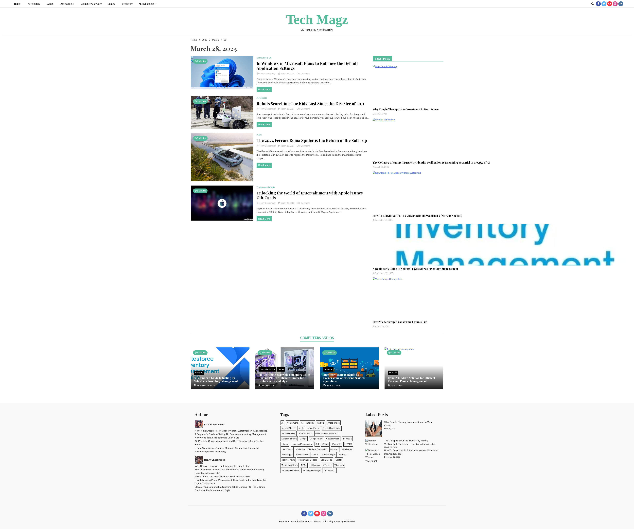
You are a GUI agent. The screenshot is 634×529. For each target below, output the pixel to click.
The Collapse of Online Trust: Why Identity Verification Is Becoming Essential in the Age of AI (431, 162)
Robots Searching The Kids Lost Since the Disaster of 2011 (310, 103)
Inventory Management (302, 444)
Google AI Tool (316, 439)
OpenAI (315, 454)
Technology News (290, 465)
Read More (264, 89)
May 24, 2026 (380, 114)
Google (303, 439)
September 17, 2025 (383, 273)
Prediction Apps (329, 454)
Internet (285, 444)
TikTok (304, 465)
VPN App (327, 465)
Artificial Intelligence (332, 428)
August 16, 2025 (381, 326)
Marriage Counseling (317, 449)
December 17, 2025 (383, 220)
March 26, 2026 (381, 167)
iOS (317, 444)
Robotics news (288, 460)
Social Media (326, 460)
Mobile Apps (287, 454)
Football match (305, 433)
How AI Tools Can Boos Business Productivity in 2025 (222, 476)
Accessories (67, 3)
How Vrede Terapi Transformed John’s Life (400, 322)
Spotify (339, 460)
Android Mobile (288, 428)
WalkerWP (349, 521)
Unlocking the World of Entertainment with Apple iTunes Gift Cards (310, 195)
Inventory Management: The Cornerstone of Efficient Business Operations (344, 378)
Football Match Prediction (326, 433)
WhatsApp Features (290, 470)
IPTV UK (348, 444)
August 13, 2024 (332, 385)
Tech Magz (317, 19)
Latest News (287, 449)
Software (199, 373)
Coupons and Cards (266, 187)
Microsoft (334, 449)
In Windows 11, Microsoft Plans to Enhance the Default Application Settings (307, 66)
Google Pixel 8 (332, 439)
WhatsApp (339, 465)
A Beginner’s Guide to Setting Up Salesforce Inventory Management (415, 268)
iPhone (325, 444)
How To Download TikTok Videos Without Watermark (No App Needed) (417, 215)
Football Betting (289, 433)
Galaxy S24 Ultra (289, 439)
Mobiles (126, 3)
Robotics (343, 454)
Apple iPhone (313, 428)
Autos (50, 3)
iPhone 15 (336, 444)
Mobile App (347, 449)
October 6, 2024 (267, 385)
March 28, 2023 (287, 74)
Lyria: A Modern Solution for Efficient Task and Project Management (411, 379)
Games (111, 3)
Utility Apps (315, 465)
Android (320, 423)
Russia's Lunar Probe (307, 460)
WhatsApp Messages (311, 470)
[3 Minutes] (414, 349)
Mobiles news (302, 454)
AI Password (292, 423)
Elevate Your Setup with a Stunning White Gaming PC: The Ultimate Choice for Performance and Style (284, 378)
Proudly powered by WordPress (296, 521)
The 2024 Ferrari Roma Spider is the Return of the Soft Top (312, 140)
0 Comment (304, 74)
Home (17, 3)
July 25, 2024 (395, 385)
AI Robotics (34, 3)
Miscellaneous (146, 3)
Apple (301, 428)
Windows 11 (330, 470)
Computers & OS (90, 3)
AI (282, 423)
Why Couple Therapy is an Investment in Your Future (406, 109)
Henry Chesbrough (268, 74)
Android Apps (334, 423)
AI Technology (307, 423)
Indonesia (347, 439)
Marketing (300, 449)
